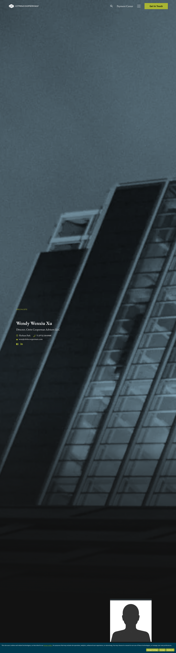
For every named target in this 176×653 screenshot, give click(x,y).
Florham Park (24, 335)
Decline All (170, 650)
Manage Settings (152, 650)
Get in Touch (156, 6)
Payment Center (125, 6)
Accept (162, 650)
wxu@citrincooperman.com (31, 339)
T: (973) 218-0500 (43, 335)
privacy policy (48, 645)
